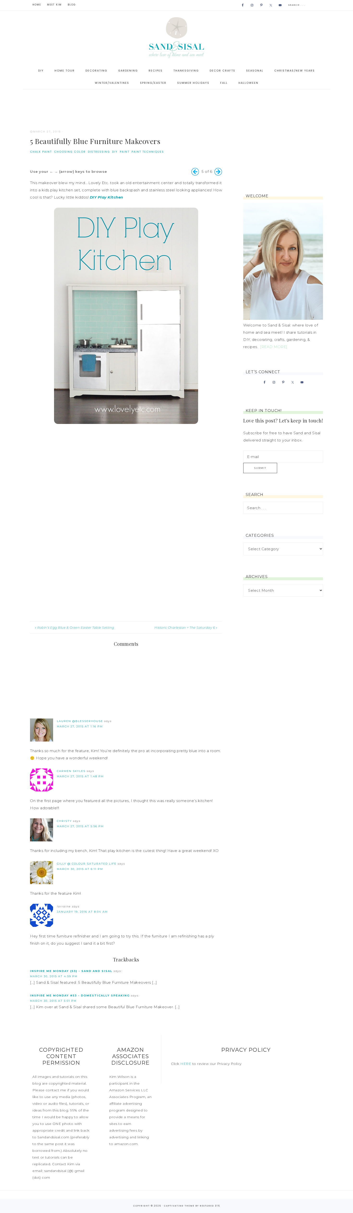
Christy (64, 821)
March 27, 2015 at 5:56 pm (80, 826)
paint (124, 152)
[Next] (218, 171)
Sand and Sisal (176, 38)
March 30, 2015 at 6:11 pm (80, 869)
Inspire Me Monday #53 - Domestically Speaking (80, 995)
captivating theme (179, 1205)
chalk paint (41, 152)
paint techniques (148, 152)
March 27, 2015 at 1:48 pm (80, 776)
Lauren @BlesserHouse (80, 721)
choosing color (70, 152)
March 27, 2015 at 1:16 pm (80, 726)
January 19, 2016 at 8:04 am (82, 911)
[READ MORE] (273, 346)
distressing (99, 152)
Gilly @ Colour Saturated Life (86, 863)
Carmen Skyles (71, 771)
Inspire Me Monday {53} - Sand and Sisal (71, 971)
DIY (115, 152)
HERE (185, 1064)
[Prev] (195, 171)
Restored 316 (210, 1205)
